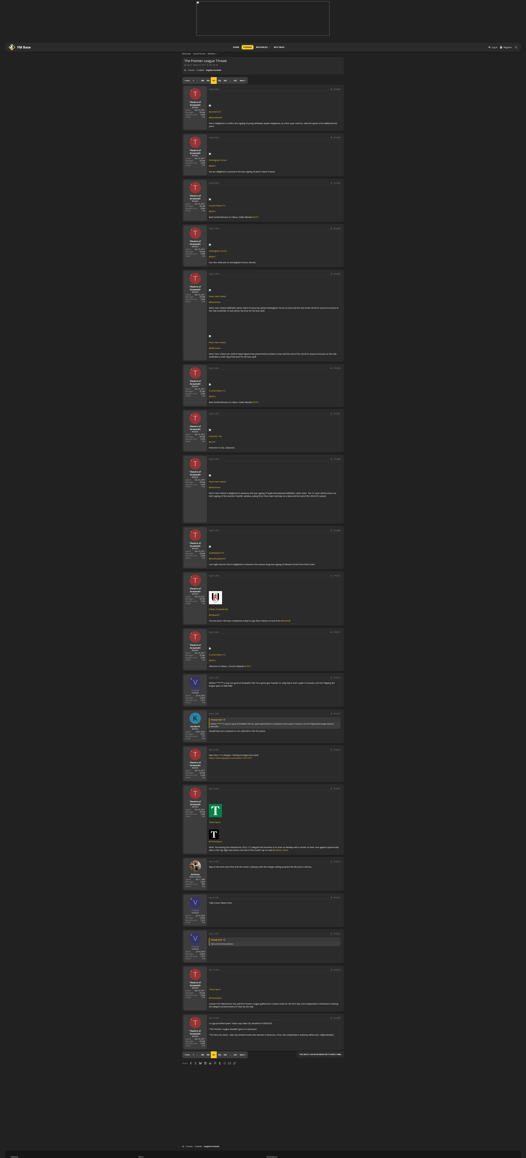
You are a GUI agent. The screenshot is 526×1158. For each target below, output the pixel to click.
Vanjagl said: (216, 719)
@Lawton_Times (280, 850)
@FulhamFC (214, 615)
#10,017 (337, 897)
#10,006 (337, 368)
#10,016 (337, 861)
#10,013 (337, 713)
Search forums (199, 53)
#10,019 (337, 970)
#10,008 (337, 459)
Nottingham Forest (218, 160)
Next (242, 80)
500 (208, 80)
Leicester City (215, 436)
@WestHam (214, 302)
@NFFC (212, 165)
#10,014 (337, 750)
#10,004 (337, 228)
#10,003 (337, 183)
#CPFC (255, 217)
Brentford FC (215, 111)
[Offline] (191, 90)
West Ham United (217, 296)
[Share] (331, 89)
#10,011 (337, 632)
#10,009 (337, 530)
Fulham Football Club (218, 609)
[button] (269, 47)
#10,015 (337, 788)
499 (202, 80)
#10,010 (337, 576)
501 (213, 80)
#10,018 (337, 933)
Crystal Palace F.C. (217, 205)
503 (225, 80)
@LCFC (212, 441)
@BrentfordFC (215, 117)
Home (236, 47)
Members (212, 53)
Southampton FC (216, 552)
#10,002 (337, 137)
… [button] (197, 80)
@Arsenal (285, 620)
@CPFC (212, 211)
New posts (186, 53)
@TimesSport (215, 841)
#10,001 (337, 89)
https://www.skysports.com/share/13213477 (230, 758)
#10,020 (337, 1018)
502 (219, 80)
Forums (247, 47)
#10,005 (337, 274)
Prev (188, 80)
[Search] (516, 47)
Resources (262, 47)
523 (235, 80)
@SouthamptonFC (217, 558)
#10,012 (337, 677)
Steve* (189, 65)
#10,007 (337, 413)
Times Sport (215, 989)
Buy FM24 (279, 47)
